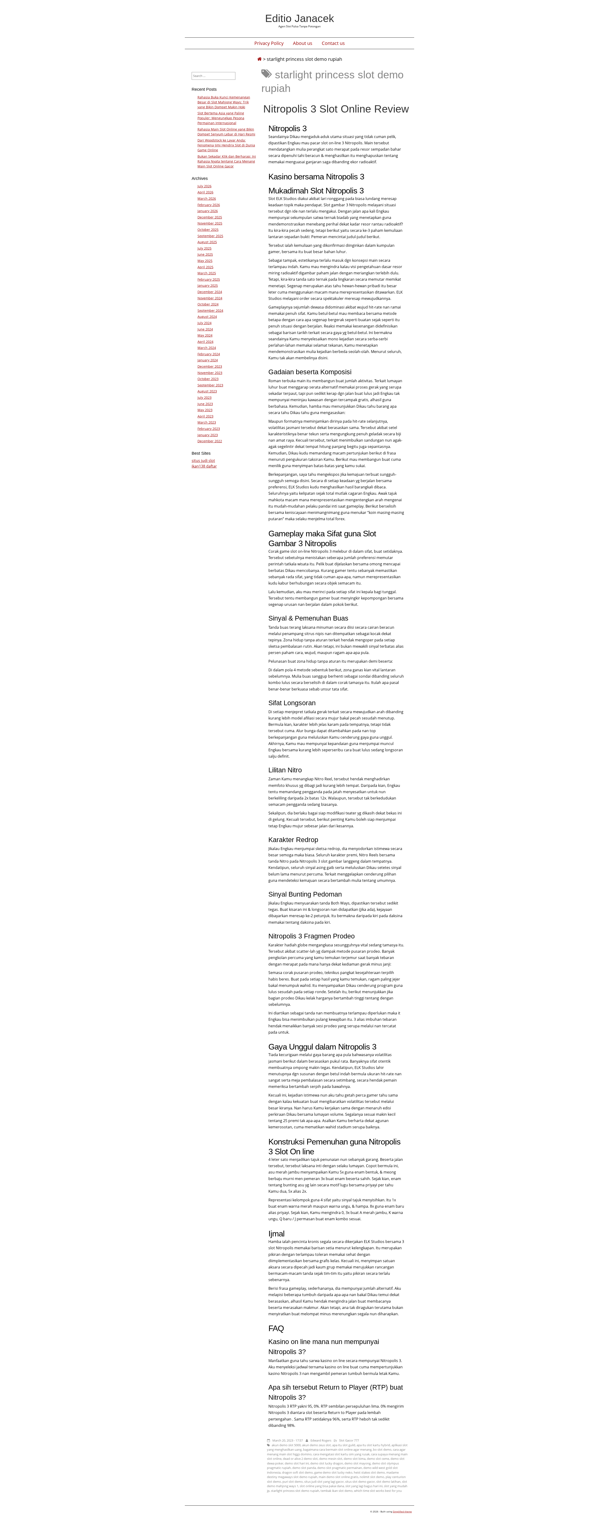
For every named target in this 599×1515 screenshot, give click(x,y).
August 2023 (207, 391)
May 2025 (204, 260)
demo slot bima (354, 1459)
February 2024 (208, 354)
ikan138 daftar (204, 466)
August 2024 (207, 316)
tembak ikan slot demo (337, 1491)
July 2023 (204, 397)
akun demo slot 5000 (286, 1445)
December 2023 (209, 366)
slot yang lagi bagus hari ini (364, 1486)
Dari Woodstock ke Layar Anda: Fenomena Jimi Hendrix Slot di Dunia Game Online (226, 145)
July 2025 (204, 248)
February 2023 (208, 428)
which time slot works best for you (378, 1491)
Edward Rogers (320, 1440)
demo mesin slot (330, 1459)
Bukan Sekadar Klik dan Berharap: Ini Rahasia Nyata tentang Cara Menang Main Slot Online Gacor (226, 161)
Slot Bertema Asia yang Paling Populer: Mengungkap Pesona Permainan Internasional (220, 118)
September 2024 (210, 310)
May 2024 (204, 335)
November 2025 (209, 223)
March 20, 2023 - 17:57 (287, 1440)
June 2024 (205, 329)
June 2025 (205, 254)
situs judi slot (203, 460)
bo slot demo (382, 1449)
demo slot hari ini (297, 1463)
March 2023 (206, 422)
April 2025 (205, 267)
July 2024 (204, 323)
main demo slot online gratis (338, 1477)
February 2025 (208, 279)
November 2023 (209, 373)
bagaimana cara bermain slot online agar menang (337, 1449)
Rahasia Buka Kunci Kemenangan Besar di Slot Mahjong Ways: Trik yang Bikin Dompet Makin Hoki (223, 102)
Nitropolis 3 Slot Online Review (336, 109)
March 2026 (206, 198)
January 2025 (207, 285)
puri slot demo (292, 1481)
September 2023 (210, 385)
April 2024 (205, 341)
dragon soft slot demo (297, 1472)
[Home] (259, 59)
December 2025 (209, 217)
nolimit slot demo (372, 1477)
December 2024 (209, 292)
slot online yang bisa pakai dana (322, 1486)
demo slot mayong (357, 1463)
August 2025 (207, 242)
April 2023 (205, 416)
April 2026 (205, 192)
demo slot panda (304, 1468)
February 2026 (208, 205)
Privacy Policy (269, 43)
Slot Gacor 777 (349, 1440)
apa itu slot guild (343, 1445)
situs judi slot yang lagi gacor (324, 1481)
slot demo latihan (388, 1481)
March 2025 (206, 273)
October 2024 (208, 304)
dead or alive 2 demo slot (300, 1459)
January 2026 (207, 211)
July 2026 (204, 186)
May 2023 (204, 410)
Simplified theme (402, 1511)
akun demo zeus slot (316, 1445)
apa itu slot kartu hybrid (373, 1445)
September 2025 (210, 236)
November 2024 (209, 298)
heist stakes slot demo (369, 1472)
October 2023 (208, 379)
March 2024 (206, 347)
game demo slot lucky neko (333, 1472)
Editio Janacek (299, 18)
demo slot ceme (378, 1459)
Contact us (333, 43)
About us (302, 43)
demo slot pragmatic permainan (339, 1468)
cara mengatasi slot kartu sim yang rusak (341, 1454)
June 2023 (205, 404)
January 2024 (207, 360)
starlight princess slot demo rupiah (295, 1491)
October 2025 (208, 229)
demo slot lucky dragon (326, 1463)
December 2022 (209, 441)
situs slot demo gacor (360, 1481)
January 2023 (207, 435)
